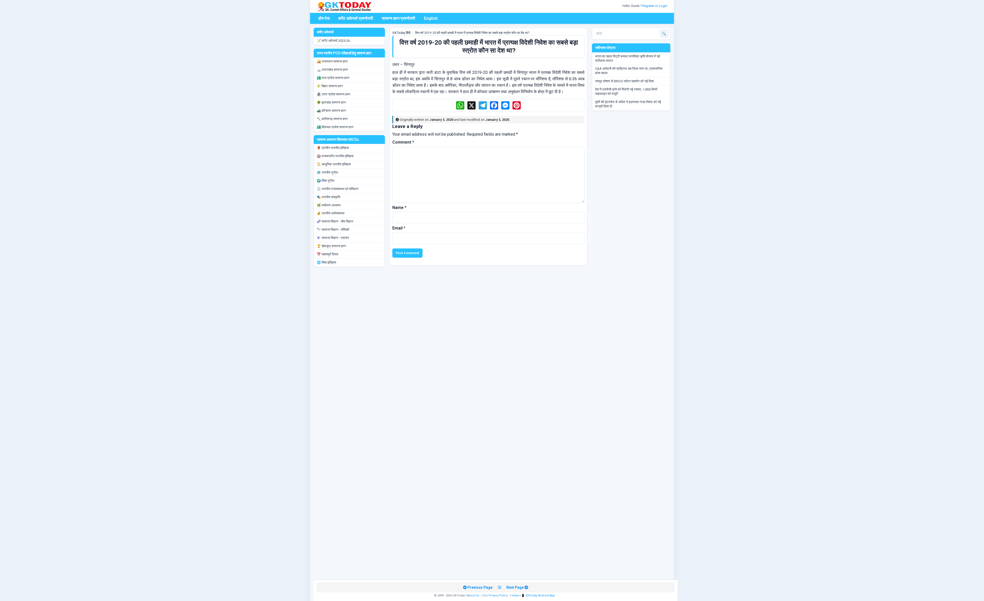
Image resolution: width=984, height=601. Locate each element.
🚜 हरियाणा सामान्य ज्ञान (331, 111)
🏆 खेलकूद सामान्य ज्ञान (331, 246)
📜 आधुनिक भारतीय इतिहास (334, 164)
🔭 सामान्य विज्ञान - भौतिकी (333, 230)
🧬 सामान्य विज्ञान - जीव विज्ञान (335, 221)
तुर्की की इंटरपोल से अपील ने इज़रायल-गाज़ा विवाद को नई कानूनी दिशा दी (628, 104)
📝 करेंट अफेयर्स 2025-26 (333, 41)
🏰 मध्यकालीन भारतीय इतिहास (335, 156)
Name (399, 207)
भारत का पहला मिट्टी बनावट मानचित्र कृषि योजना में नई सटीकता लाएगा (627, 58)
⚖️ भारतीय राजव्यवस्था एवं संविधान (337, 189)
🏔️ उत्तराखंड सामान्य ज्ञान (332, 70)
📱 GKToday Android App (538, 595)
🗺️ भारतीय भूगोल (327, 172)
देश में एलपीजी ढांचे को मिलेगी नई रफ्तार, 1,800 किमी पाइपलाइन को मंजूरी (626, 91)
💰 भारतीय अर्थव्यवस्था (330, 213)
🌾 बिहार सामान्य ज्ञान (330, 86)
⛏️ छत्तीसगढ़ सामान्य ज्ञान (332, 119)
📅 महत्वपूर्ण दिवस (327, 254)
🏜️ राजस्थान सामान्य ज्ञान (332, 61)
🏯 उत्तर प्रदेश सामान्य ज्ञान (333, 94)
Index (515, 595)
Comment (403, 142)
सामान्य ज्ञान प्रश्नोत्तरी (398, 18)
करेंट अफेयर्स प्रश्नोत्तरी (355, 18)
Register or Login (655, 6)
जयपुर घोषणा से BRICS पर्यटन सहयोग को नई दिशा (624, 81)
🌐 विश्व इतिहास (326, 262)
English (431, 18)
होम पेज (324, 18)
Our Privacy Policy (495, 595)
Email (398, 228)
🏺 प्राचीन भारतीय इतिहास (333, 148)
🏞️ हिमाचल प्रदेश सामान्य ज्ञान (335, 127)
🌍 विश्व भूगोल (325, 181)
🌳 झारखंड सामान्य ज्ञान (331, 102)
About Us (473, 595)
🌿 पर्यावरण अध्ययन (329, 205)
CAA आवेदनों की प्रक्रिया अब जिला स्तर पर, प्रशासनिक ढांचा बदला (629, 71)
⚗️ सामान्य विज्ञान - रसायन (333, 238)
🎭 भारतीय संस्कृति (328, 197)
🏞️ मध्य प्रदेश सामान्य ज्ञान (333, 78)
